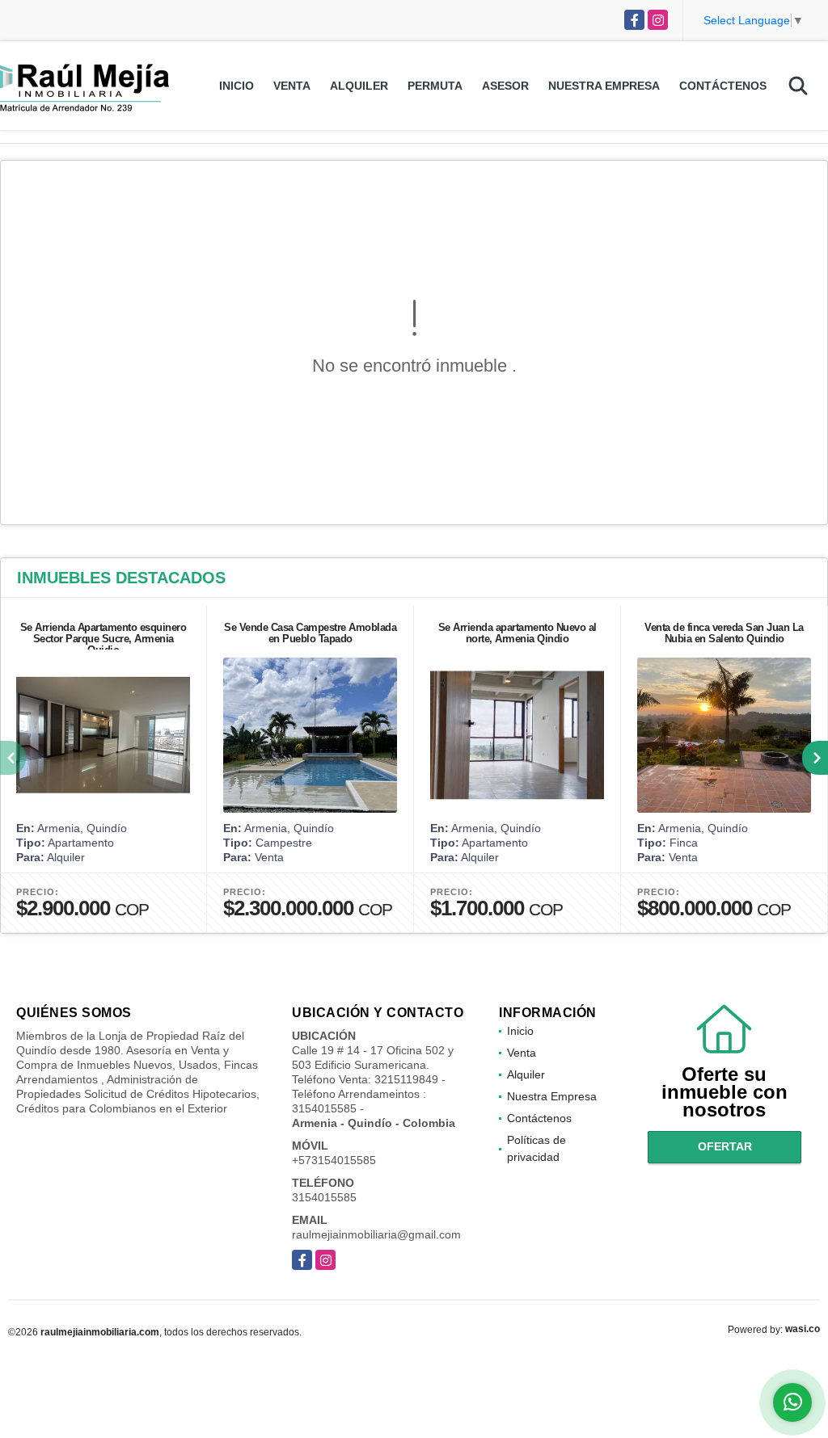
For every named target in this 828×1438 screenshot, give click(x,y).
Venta (291, 85)
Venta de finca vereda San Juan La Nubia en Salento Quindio (724, 633)
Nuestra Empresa (604, 85)
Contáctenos (723, 85)
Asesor (505, 85)
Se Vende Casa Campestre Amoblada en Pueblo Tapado (310, 633)
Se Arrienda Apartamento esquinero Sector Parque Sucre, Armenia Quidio (103, 638)
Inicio (236, 85)
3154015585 (324, 1197)
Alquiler (359, 85)
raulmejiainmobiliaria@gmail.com (376, 1234)
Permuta (435, 85)
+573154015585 (334, 1160)
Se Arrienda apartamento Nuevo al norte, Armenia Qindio (517, 633)
